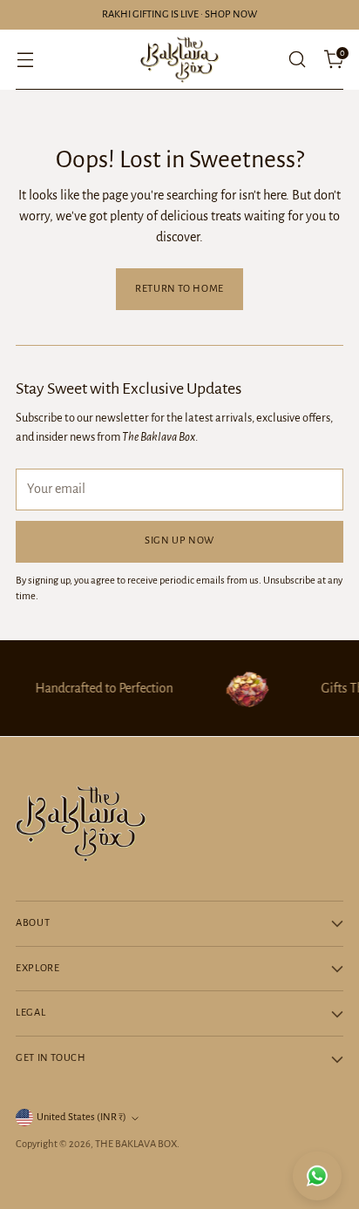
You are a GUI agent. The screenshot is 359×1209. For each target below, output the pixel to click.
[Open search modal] (297, 60)
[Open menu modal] (25, 60)
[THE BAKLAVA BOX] (179, 60)
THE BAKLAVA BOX (136, 1144)
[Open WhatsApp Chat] (317, 1176)
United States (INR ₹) (81, 1117)
